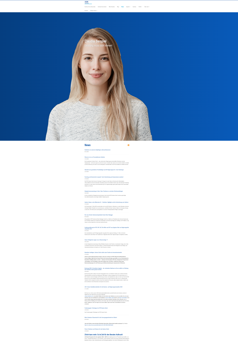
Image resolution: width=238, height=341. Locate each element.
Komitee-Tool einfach (102, 6)
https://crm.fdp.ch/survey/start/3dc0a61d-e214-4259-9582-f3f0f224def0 (99, 325)
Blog (118, 6)
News (122, 6)
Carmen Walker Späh (109, 297)
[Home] (88, 2)
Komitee (134, 6)
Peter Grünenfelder (123, 297)
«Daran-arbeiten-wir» (89, 296)
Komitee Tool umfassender (90, 6)
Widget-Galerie (93, 10)
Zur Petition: (106, 323)
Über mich (146, 6)
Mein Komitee (112, 6)
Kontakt (86, 10)
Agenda (127, 6)
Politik (140, 6)
